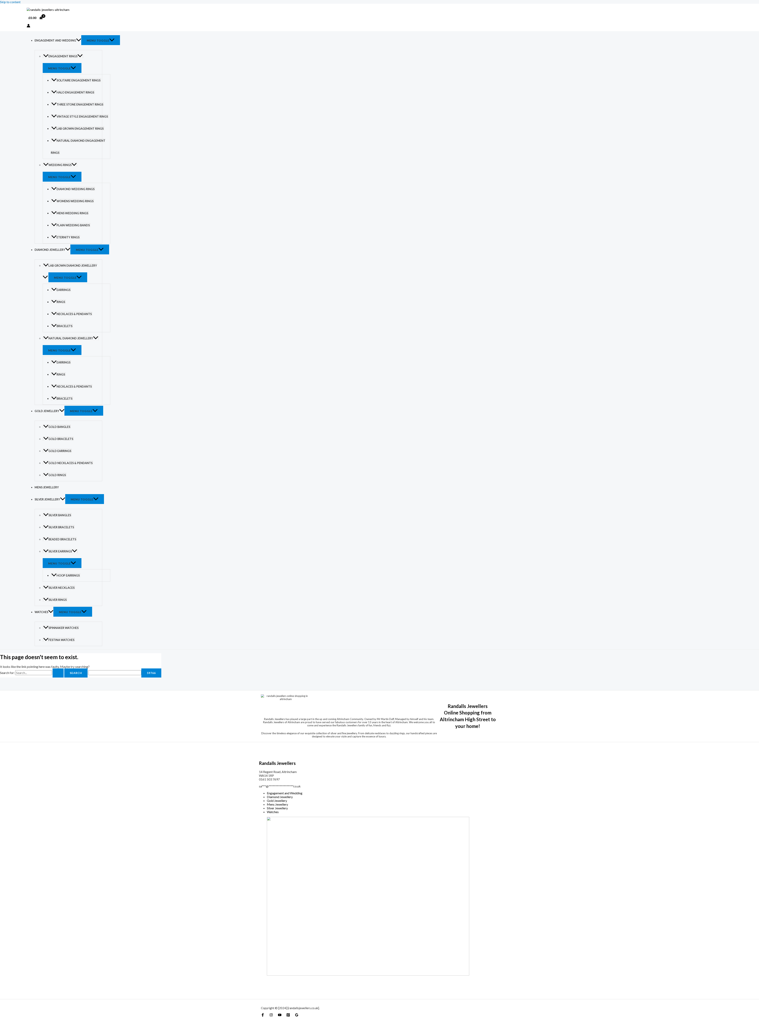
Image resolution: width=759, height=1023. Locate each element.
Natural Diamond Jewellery (70, 338)
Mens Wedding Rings (72, 213)
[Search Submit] (58, 673)
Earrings (63, 290)
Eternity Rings (68, 237)
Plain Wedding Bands (73, 225)
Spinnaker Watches (63, 627)
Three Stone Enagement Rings (80, 104)
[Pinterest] (288, 1015)
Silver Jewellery (47, 499)
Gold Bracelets (60, 439)
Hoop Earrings (68, 575)
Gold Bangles (59, 426)
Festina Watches (61, 640)
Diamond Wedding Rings (75, 189)
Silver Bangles (59, 515)
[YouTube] (279, 1015)
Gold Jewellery (47, 411)
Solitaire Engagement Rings (78, 80)
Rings (61, 302)
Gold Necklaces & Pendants (70, 463)
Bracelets (64, 326)
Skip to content (10, 2)
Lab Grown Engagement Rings (80, 128)
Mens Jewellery (47, 487)
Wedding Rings (60, 165)
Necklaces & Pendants (74, 314)
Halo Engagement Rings (75, 92)
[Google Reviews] (296, 1015)
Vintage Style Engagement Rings (82, 116)
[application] (78, 40)
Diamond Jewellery (50, 249)
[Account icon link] (28, 26)
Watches (41, 612)
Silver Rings (57, 599)
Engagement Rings (62, 56)
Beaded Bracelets (62, 539)
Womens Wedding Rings (75, 201)
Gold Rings (57, 475)
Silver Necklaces (61, 587)
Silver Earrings (60, 551)
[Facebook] (262, 1015)
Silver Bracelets (61, 527)
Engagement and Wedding (55, 40)
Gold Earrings (59, 451)
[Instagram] (271, 1015)
